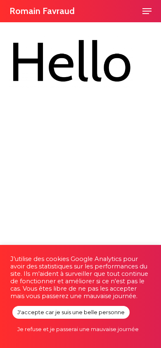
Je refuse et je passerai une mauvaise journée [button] (78, 329)
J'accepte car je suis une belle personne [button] (71, 312)
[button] (147, 11)
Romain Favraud (42, 10)
